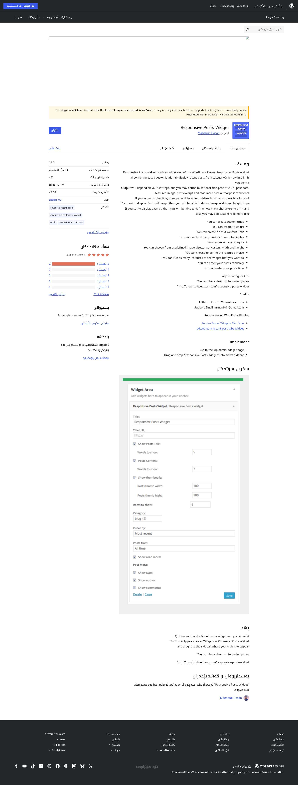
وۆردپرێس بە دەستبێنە (20, 6)
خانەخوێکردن (277, 745)
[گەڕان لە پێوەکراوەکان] (247, 29)
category (78, 222)
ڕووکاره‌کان (223, 739)
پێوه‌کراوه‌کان (222, 745)
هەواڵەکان (278, 739)
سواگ (115, 750)
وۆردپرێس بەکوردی (242, 766)
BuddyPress (57, 750)
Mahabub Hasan (209, 133)
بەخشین (114, 745)
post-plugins (65, 222)
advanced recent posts (61, 208)
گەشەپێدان (167, 148)
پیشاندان (224, 734)
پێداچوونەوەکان (211, 148)
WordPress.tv (166, 750)
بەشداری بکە (113, 734)
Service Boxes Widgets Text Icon (223, 323)
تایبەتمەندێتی (276, 750)
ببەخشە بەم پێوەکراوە (96, 358)
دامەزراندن (188, 148)
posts (53, 222)
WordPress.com (54, 734)
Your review (101, 294)
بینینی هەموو (57, 294)
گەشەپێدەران (168, 745)
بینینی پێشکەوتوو (98, 232)
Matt (61, 739)
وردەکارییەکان (237, 148)
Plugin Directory (275, 17)
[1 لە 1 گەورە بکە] (244, 379)
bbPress (59, 745)
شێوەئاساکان (222, 750)
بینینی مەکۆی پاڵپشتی (95, 323)
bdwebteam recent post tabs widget (220, 328)
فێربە (172, 734)
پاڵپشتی (170, 739)
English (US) (55, 199)
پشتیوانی (55, 148)
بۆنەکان (116, 739)
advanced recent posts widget (65, 215)
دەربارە (280, 734)
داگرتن (55, 130)
